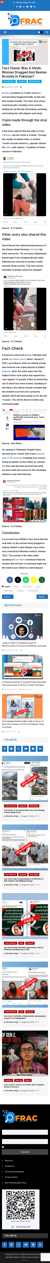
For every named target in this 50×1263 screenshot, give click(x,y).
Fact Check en (9, 81)
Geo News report (17, 359)
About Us (9, 1161)
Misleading (8, 591)
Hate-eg (19, 1080)
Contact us (9, 1166)
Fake (21, 943)
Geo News (20, 559)
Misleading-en (34, 81)
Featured (22, 81)
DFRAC (15, 587)
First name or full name (11, 1128)
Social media (33, 591)
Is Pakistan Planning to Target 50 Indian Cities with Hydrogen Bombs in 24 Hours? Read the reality (24, 683)
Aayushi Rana (26, 689)
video (7, 93)
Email (4, 1137)
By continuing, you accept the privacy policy (23, 1147)
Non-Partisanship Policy (15, 1183)
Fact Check (27, 587)
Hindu (38, 587)
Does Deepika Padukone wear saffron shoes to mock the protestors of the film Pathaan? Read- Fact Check (23, 724)
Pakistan (6, 135)
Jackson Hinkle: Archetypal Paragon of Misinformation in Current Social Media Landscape (24, 644)
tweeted (34, 249)
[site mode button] (40, 32)
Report (27, 1080)
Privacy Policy (11, 1177)
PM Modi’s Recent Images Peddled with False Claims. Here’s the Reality (43, 597)
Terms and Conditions (14, 1172)
